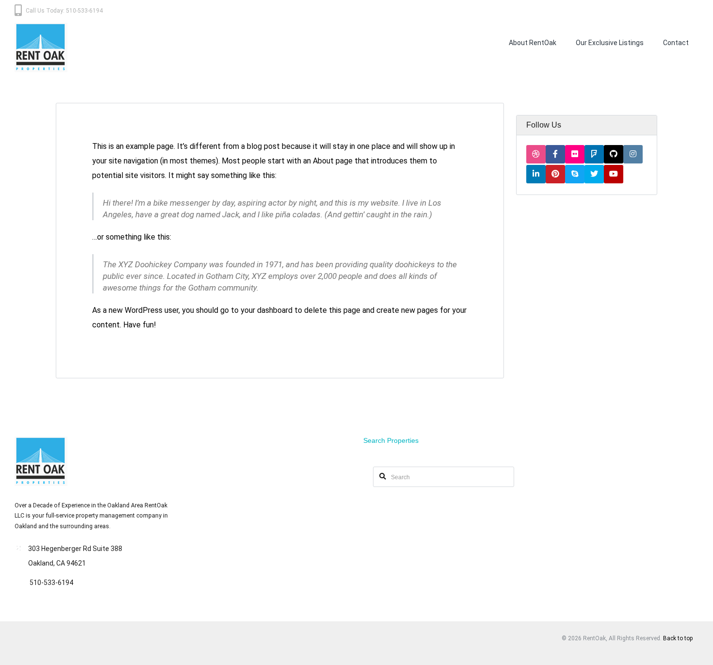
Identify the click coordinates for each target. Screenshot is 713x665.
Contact (676, 43)
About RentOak (532, 43)
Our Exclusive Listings (610, 43)
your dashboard (266, 310)
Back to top (678, 638)
